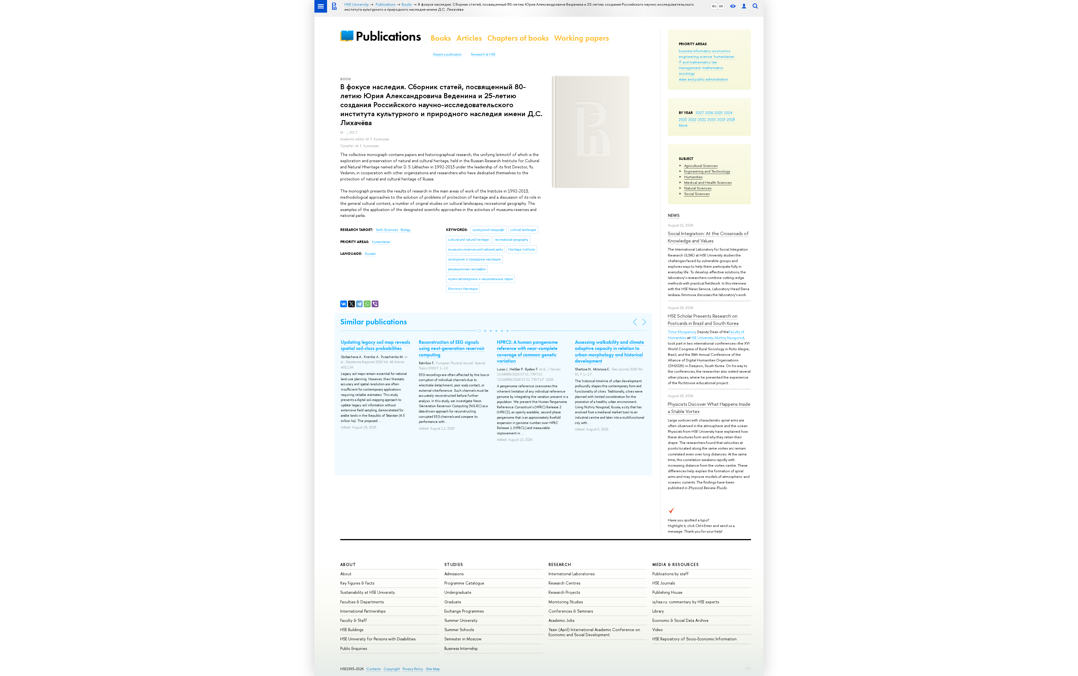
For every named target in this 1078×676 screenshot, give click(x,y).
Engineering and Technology (707, 171)
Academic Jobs (561, 620)
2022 (692, 119)
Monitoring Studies (566, 601)
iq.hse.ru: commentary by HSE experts (685, 601)
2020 (711, 119)
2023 (683, 119)
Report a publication (447, 54)
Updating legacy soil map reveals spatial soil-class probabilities (375, 345)
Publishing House (667, 592)
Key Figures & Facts (357, 583)
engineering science (695, 56)
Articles (469, 38)
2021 (702, 119)
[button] (479, 331)
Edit (748, 668)
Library (658, 611)
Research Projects (564, 592)
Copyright (391, 668)
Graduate (452, 601)
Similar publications (373, 322)
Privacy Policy (413, 668)
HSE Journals (663, 583)
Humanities (693, 176)
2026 (709, 112)
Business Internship (461, 648)
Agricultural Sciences (701, 165)
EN (721, 6)
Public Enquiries (353, 648)
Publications (388, 36)
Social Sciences (696, 193)
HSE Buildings (351, 629)
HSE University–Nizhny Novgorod (717, 337)
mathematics (712, 67)
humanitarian (724, 56)
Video (657, 629)
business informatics (695, 50)
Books (441, 38)
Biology (406, 230)
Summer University (461, 620)
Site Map (433, 668)
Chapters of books (518, 38)
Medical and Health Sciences (708, 182)
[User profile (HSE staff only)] (744, 6)
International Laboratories (572, 573)
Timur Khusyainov (681, 331)
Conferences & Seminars (571, 611)
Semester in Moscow (462, 638)
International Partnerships (362, 611)
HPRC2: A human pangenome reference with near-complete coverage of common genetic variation (527, 351)
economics (721, 50)
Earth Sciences (387, 230)
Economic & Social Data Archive (680, 620)
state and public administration (703, 79)
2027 (700, 112)
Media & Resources (675, 564)
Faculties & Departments (362, 601)
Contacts (373, 668)
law (714, 62)
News (674, 215)
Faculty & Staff (353, 620)
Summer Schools (459, 629)
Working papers (581, 38)
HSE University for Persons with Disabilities (377, 638)
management (690, 67)
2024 (728, 112)
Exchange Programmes (464, 611)
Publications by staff (670, 573)
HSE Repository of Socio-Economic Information (694, 638)
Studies (453, 564)
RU (714, 6)
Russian (370, 253)
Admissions (453, 573)
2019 (721, 119)
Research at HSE (483, 54)
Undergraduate (457, 592)
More (683, 125)
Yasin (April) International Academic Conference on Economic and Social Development (594, 632)
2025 (718, 112)
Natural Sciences (697, 188)
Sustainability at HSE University (367, 592)
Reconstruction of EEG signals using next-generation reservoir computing (452, 348)
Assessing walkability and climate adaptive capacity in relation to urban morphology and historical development (609, 351)
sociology (687, 73)
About (348, 564)
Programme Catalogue (464, 583)
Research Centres (564, 583)
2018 (731, 119)
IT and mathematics (694, 62)
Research (560, 564)
